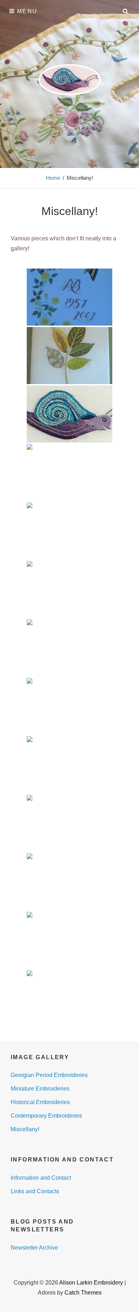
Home (53, 178)
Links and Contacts (35, 1191)
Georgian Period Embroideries (49, 1075)
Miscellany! (25, 1129)
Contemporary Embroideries (46, 1116)
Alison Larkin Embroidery (91, 1283)
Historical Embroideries (40, 1102)
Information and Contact (41, 1178)
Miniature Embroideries (40, 1089)
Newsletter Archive (34, 1248)
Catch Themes (83, 1293)
